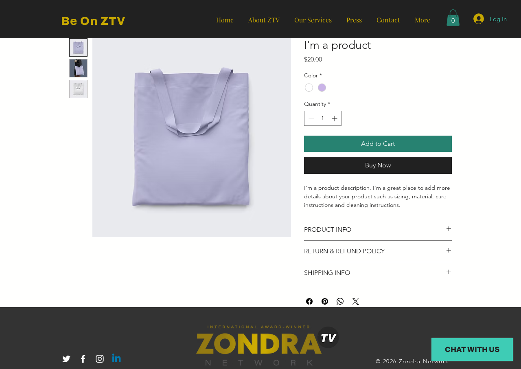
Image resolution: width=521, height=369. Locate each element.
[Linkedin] (116, 359)
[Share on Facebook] (309, 301)
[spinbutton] (322, 118)
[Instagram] (99, 359)
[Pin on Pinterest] (325, 301)
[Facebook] (83, 359)
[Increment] (335, 118)
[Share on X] (356, 301)
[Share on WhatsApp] (340, 301)
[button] (453, 17)
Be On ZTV (93, 21)
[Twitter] (66, 359)
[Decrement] (310, 118)
